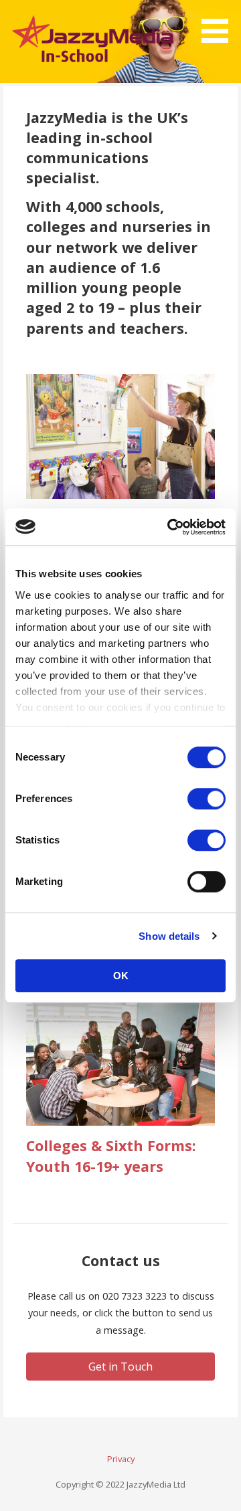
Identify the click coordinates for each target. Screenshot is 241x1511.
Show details (169, 936)
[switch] (206, 798)
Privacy (121, 1459)
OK (121, 975)
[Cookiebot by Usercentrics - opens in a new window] (170, 527)
